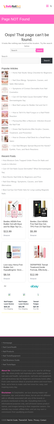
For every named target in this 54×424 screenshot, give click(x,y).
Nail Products (8, 351)
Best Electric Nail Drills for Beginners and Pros (22, 177)
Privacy (36, 420)
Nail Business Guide (11, 360)
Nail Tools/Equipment (11, 356)
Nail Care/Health (10, 347)
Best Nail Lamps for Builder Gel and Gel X (30, 105)
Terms (30, 420)
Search (39, 50)
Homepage (7, 343)
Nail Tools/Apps (9, 364)
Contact (43, 420)
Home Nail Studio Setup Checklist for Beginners (32, 73)
